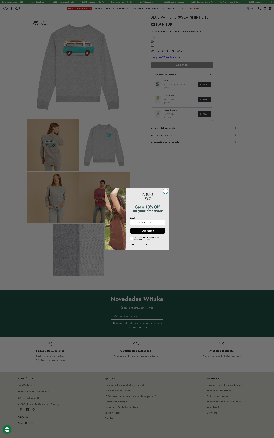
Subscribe (148, 231)
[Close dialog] (165, 191)
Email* (132, 218)
